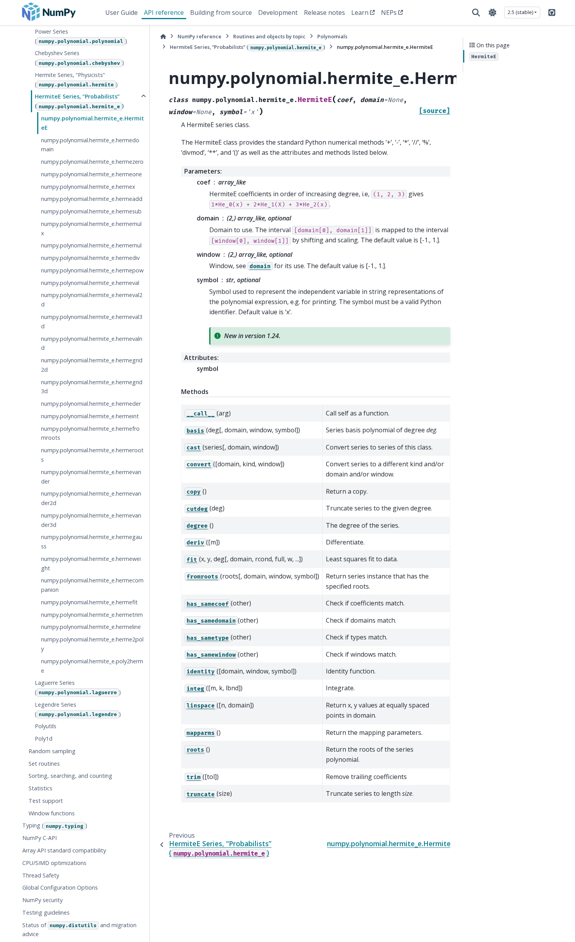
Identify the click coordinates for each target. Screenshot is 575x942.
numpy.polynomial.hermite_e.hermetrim (92, 614)
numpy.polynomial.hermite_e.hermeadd (91, 198)
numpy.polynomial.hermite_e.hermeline (91, 626)
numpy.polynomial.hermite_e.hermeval (90, 283)
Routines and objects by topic (269, 36)
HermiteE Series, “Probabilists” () (79, 101)
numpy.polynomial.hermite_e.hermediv (90, 257)
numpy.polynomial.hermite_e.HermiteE (92, 123)
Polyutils (45, 726)
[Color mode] (492, 12)
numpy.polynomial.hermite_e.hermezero (92, 161)
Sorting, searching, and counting (70, 775)
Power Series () (81, 36)
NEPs (389, 12)
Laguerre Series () (78, 687)
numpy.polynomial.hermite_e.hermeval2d (91, 299)
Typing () (54, 825)
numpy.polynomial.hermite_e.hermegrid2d (91, 364)
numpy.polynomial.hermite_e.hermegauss (91, 541)
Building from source (221, 12)
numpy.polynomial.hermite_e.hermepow (92, 270)
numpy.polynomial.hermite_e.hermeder (91, 403)
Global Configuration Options (60, 887)
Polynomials (332, 36)
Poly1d (43, 738)
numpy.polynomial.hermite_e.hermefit (89, 602)
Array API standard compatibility (64, 850)
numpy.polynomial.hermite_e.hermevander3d (91, 520)
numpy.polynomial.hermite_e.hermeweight (91, 563)
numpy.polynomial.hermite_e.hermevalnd (91, 343)
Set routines (44, 763)
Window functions (52, 813)
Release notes (324, 12)
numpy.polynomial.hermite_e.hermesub (91, 211)
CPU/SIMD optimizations (54, 863)
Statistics (40, 788)
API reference (164, 12)
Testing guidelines (46, 912)
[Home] (163, 36)
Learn (359, 12)
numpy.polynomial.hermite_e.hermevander (91, 476)
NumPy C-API (39, 838)
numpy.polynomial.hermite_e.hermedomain (90, 144)
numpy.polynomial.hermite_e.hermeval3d (91, 321)
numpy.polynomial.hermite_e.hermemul (91, 245)
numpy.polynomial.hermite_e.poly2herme (92, 665)
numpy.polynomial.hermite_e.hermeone (91, 174)
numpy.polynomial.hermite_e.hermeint (90, 416)
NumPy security (42, 900)
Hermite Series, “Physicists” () (76, 79)
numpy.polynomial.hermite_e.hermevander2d (91, 498)
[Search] (476, 12)
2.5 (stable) (520, 12)
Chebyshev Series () (79, 57)
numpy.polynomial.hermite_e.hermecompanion (92, 585)
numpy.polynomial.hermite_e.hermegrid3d (91, 386)
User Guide (121, 12)
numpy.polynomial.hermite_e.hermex (88, 186)
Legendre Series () (78, 709)
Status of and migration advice (79, 929)
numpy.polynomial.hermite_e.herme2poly (92, 644)
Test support (46, 800)
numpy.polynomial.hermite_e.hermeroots (92, 454)
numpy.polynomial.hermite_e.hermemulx (91, 228)
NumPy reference (199, 36)
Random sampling (52, 751)
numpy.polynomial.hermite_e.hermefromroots (90, 433)
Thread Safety (40, 875)
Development (278, 12)
